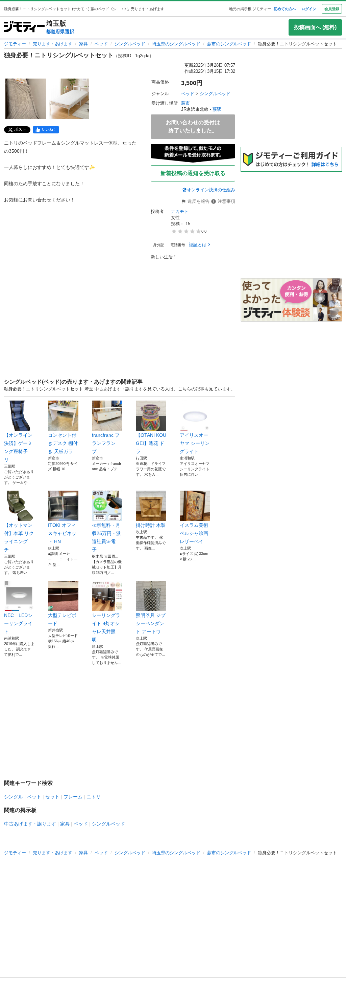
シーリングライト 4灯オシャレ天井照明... (106, 627)
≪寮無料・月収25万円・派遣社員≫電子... (106, 537)
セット (52, 796)
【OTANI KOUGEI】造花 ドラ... (151, 443)
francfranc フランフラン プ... (106, 443)
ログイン (308, 9)
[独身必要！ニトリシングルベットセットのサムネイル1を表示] (25, 99)
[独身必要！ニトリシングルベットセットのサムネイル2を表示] (69, 99)
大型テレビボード (62, 619)
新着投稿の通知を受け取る (192, 173)
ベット (34, 796)
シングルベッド (130, 43)
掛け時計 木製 (151, 525)
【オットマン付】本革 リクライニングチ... (19, 537)
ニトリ (93, 796)
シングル (13, 796)
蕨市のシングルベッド (229, 43)
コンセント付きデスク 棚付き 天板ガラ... (63, 443)
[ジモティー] (24, 27)
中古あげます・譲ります (30, 824)
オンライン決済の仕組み (211, 189)
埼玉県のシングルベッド (176, 43)
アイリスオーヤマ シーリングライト (194, 443)
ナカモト (180, 211)
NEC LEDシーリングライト (18, 623)
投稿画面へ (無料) (315, 27)
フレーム (73, 796)
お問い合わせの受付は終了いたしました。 (193, 126)
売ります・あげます (52, 43)
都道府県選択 (60, 31)
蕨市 (185, 103)
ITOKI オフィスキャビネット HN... (62, 533)
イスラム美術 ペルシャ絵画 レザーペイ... (194, 533)
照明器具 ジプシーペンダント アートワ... (151, 623)
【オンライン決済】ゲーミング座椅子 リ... (18, 447)
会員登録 (331, 9)
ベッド (101, 43)
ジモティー (15, 43)
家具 (83, 43)
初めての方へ (285, 9)
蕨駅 (217, 109)
